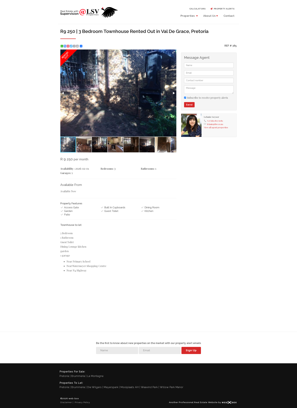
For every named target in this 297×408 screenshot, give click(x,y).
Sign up (191, 350)
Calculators (197, 9)
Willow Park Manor (171, 387)
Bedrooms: (107, 168)
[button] (173, 52)
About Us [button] (209, 15)
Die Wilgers (94, 387)
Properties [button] (188, 15)
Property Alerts (224, 9)
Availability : (67, 168)
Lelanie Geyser (211, 116)
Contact (229, 15)
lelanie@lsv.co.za (215, 124)
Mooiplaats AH (130, 387)
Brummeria (78, 376)
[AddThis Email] (78, 46)
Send (189, 104)
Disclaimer (66, 402)
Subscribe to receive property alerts (207, 97)
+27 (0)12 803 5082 (215, 120)
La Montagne (95, 376)
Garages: (65, 173)
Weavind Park (149, 387)
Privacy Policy (82, 402)
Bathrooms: (148, 168)
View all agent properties (216, 127)
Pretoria (64, 376)
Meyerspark (111, 387)
